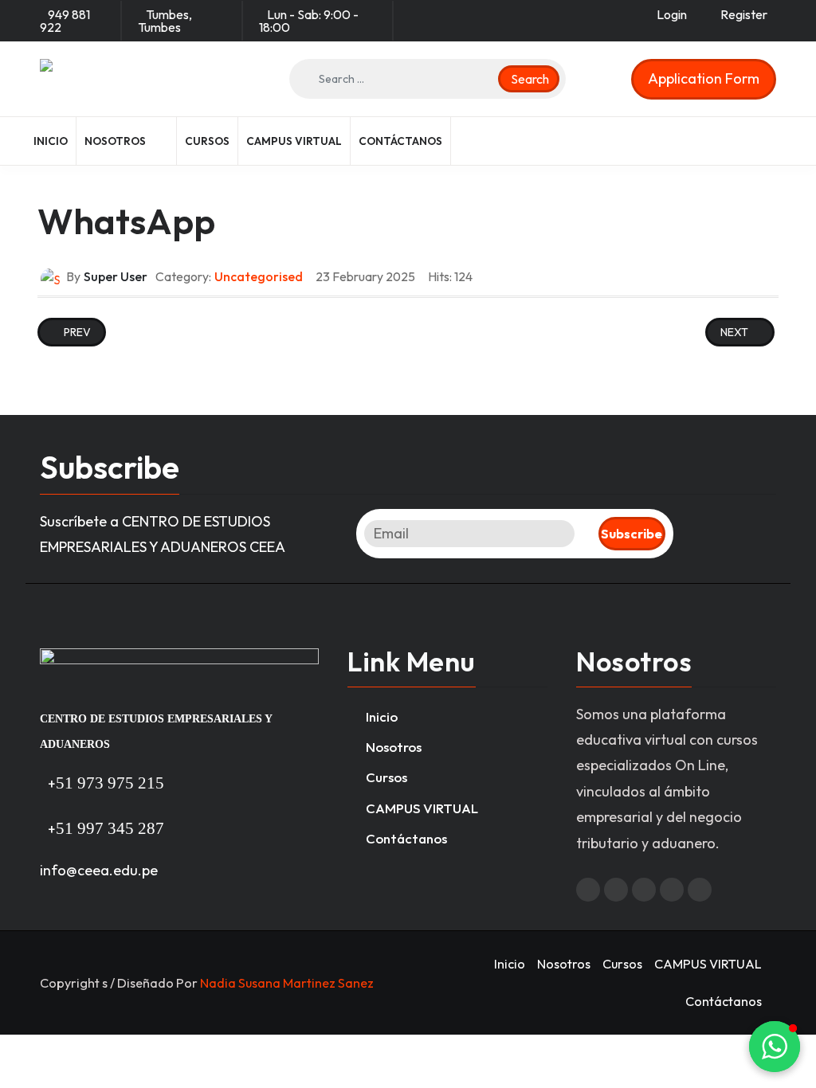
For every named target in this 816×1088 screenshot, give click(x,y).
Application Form (703, 78)
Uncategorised (258, 276)
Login (672, 14)
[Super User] (50, 278)
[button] (126, 141)
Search (528, 79)
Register (743, 14)
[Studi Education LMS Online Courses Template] (131, 79)
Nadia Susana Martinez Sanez (287, 983)
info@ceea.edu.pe (99, 870)
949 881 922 (65, 20)
